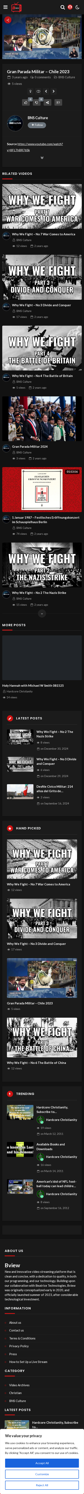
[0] (26, 102)
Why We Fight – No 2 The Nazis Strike (39, 592)
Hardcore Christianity (61, 1120)
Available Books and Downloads (50, 1146)
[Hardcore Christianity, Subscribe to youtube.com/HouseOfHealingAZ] (20, 1112)
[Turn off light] (30, 91)
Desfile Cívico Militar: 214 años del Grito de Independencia (54, 789)
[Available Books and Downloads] (20, 1149)
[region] (42, 1461)
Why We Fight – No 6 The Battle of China (36, 1062)
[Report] (58, 102)
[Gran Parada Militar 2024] (42, 418)
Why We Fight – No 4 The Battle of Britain (42, 376)
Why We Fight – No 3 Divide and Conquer (41, 305)
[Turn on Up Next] (38, 91)
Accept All (42, 1463)
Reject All (42, 1485)
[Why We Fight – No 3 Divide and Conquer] (42, 277)
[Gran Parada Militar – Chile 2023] (42, 978)
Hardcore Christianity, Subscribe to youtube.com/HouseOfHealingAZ (56, 1109)
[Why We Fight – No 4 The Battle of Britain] (42, 348)
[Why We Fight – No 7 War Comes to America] (42, 206)
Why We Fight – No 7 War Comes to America (43, 234)
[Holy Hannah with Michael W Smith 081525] (42, 657)
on (54, 748)
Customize (42, 1474)
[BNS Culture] (15, 123)
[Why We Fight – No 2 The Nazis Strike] (42, 565)
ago (20, 77)
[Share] (47, 102)
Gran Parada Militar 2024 (30, 446)
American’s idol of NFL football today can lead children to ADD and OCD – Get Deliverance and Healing (56, 1184)
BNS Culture (66, 77)
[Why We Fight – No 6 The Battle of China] (42, 1037)
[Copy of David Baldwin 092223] (54, 91)
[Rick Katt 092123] (46, 91)
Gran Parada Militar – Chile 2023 (30, 1003)
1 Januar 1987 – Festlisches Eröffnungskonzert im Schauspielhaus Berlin (46, 520)
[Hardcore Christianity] (40, 1120)
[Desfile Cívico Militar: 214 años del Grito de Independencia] (20, 791)
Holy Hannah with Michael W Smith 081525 (33, 685)
